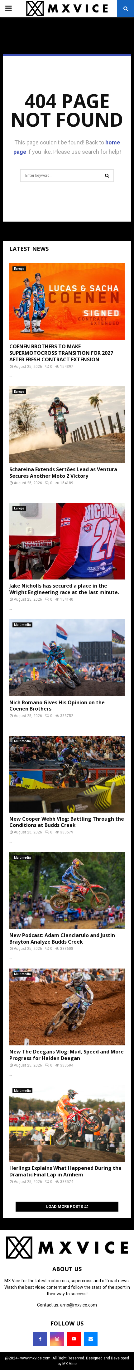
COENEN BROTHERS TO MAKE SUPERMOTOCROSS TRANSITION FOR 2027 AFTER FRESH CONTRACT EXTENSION (61, 353)
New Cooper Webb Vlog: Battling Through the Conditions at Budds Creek (66, 822)
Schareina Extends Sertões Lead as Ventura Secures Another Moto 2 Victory (63, 472)
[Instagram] (57, 1339)
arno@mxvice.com (78, 1304)
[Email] (91, 1339)
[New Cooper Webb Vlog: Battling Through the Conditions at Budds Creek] (67, 774)
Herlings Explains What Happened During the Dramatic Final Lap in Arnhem (65, 1171)
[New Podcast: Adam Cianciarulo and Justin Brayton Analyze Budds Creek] (67, 890)
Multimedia (22, 624)
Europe (19, 268)
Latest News (29, 248)
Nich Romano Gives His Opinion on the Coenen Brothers (57, 705)
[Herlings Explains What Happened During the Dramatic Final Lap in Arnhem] (67, 1123)
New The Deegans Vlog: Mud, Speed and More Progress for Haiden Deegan (66, 1055)
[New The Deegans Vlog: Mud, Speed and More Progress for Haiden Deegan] (67, 1007)
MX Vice (69, 1364)
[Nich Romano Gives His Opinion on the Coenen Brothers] (67, 657)
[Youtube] (74, 1339)
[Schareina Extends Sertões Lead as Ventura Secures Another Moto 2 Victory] (67, 424)
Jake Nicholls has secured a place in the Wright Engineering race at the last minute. (64, 589)
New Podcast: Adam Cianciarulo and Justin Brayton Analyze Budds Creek (62, 938)
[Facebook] (40, 1339)
